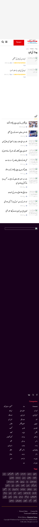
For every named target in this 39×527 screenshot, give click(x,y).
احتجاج (35, 474)
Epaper (18, 42)
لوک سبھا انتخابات (27, 493)
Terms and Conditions (30, 514)
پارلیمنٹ (15, 497)
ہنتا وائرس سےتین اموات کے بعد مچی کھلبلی (17, 133)
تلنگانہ (17, 481)
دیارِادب (23, 445)
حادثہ (24, 406)
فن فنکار (10, 411)
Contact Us (34, 511)
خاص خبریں (22, 415)
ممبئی (15, 493)
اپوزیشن (29, 478)
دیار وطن (23, 441)
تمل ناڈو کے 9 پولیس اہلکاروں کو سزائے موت (16, 161)
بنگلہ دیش (11, 478)
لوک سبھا (34, 493)
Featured (35, 406)
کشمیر (30, 500)
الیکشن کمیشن (10, 474)
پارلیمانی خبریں (35, 450)
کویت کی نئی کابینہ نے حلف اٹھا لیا (17, 71)
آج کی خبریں (35, 415)
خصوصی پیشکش (22, 424)
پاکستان (10, 497)
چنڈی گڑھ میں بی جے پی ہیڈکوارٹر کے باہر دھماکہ (16, 170)
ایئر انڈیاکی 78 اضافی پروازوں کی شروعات (17, 193)
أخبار (36, 419)
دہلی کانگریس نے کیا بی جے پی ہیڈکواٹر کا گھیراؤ (17, 123)
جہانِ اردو (35, 458)
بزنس (36, 441)
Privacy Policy (23, 511)
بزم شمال (35, 437)
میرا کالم (11, 454)
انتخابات (34, 478)
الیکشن (36, 432)
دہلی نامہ (23, 432)
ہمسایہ (11, 458)
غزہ (9, 489)
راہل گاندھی (30, 489)
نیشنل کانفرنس (33, 497)
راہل (35, 489)
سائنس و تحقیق (22, 450)
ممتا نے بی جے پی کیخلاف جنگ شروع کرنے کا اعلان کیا (14, 151)
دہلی (13, 485)
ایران (24, 478)
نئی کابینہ (27, 49)
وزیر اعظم (26, 497)
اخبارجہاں (35, 424)
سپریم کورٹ (23, 489)
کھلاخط (11, 432)
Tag (36, 49)
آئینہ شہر (35, 411)
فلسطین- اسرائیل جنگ (8, 406)
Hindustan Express (19, 63)
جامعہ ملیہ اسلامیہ (10, 481)
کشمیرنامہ (10, 428)
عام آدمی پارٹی (15, 489)
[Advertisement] (19, 19)
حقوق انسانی (22, 411)
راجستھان (7, 485)
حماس (28, 485)
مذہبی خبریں (10, 445)
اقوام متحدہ (23, 474)
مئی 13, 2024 (7, 63)
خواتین (17, 485)
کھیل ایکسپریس (9, 437)
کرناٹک (35, 500)
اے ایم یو (18, 478)
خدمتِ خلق (23, 419)
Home (32, 49)
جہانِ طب (35, 463)
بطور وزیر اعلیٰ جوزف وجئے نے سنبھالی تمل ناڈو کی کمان (14, 142)
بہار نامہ (36, 445)
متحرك (11, 441)
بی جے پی (22, 481)
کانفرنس (11, 424)
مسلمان (19, 493)
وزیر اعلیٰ (20, 497)
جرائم (36, 454)
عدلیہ (24, 463)
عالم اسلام (23, 458)
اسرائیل (29, 474)
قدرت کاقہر (10, 415)
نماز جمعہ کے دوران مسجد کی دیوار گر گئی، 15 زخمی (15, 202)
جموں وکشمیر (34, 485)
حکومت (23, 485)
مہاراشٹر (5, 493)
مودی (10, 493)
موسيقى (11, 450)
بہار (27, 481)
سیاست (23, 454)
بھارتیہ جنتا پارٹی (33, 481)
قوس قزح (10, 419)
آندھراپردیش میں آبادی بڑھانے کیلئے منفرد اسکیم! (16, 211)
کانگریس (5, 497)
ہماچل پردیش (18, 500)
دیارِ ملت (23, 437)
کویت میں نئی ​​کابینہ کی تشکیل (18, 59)
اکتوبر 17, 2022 (7, 74)
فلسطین (4, 489)
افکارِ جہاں (35, 428)
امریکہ (4, 474)
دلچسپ (23, 428)
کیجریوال (25, 500)
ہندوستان (11, 500)
